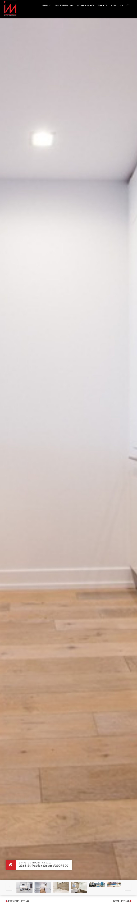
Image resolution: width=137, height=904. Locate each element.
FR (121, 6)
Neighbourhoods (85, 6)
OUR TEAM (102, 6)
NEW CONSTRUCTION (64, 6)
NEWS (113, 6)
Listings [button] (46, 6)
